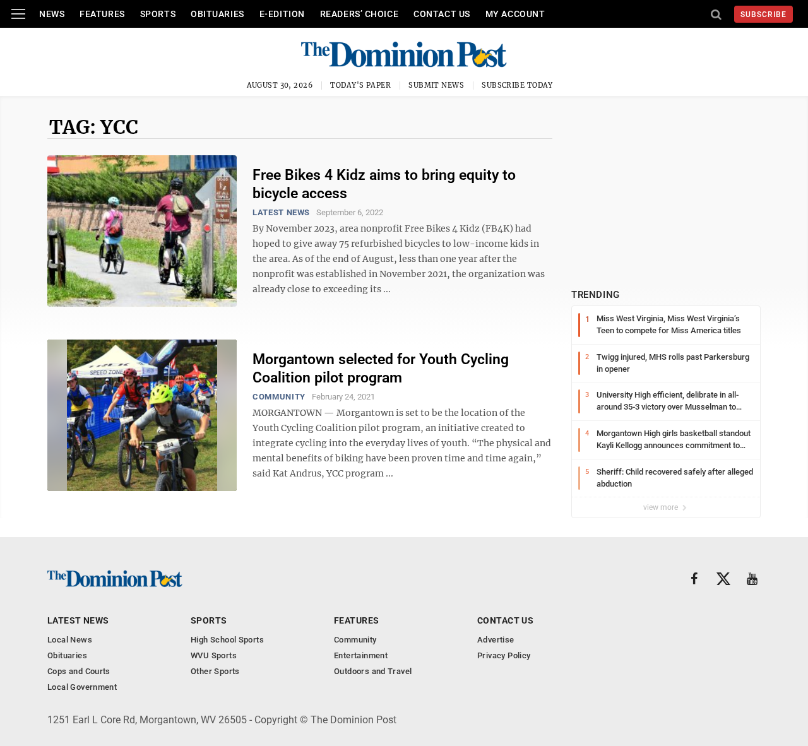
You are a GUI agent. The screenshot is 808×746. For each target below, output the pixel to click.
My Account (515, 14)
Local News (69, 639)
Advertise (495, 639)
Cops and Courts (78, 671)
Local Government (82, 687)
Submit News (436, 85)
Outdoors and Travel (373, 671)
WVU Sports (214, 655)
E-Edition (282, 14)
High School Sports (227, 639)
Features (102, 14)
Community (279, 396)
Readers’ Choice (359, 14)
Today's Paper (360, 85)
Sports (157, 14)
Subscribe (763, 14)
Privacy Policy (503, 655)
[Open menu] (18, 14)
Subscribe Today (517, 85)
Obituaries (217, 14)
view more (661, 507)
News (51, 14)
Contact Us (441, 14)
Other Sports (215, 671)
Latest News (281, 212)
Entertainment (361, 655)
